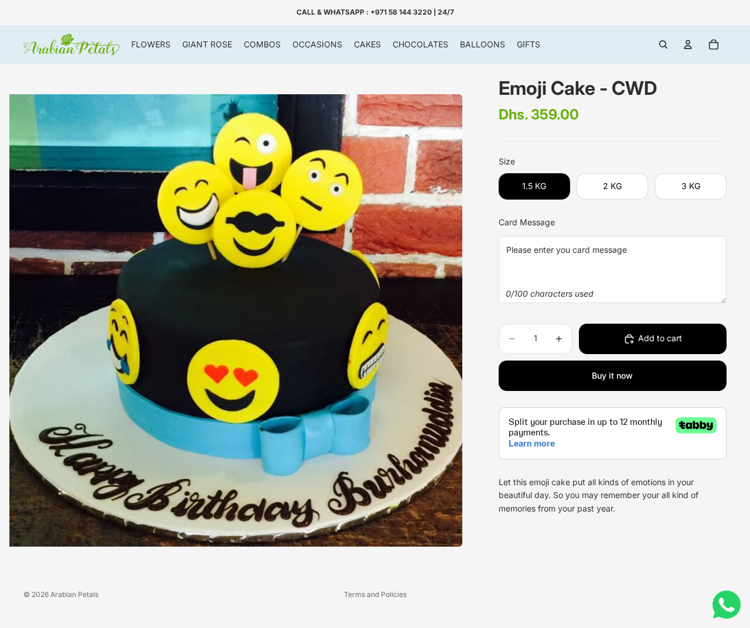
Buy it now (612, 375)
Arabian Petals (74, 594)
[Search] (663, 44)
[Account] (688, 44)
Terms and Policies (375, 594)
